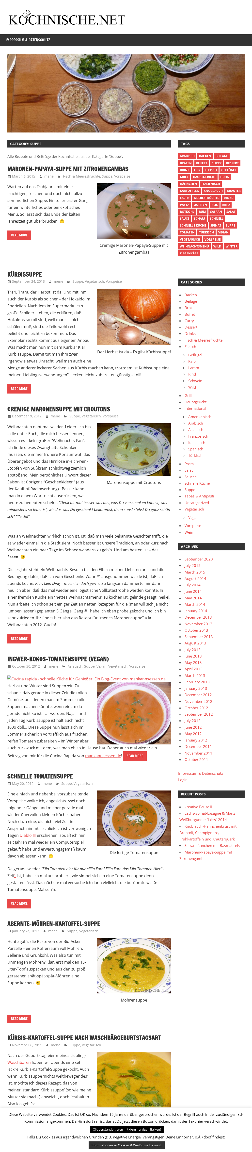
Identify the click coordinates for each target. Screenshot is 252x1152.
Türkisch (195, 455)
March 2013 (195, 675)
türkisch (206, 232)
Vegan (101, 666)
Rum (202, 212)
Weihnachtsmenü (194, 246)
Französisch (198, 436)
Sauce (184, 218)
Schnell (216, 218)
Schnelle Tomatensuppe (40, 776)
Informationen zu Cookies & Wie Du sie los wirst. (127, 1145)
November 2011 (198, 753)
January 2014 (196, 610)
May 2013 (193, 662)
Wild (217, 246)
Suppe (107, 176)
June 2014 (193, 591)
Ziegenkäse (189, 253)
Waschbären (19, 1062)
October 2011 (196, 759)
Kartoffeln (189, 191)
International (195, 408)
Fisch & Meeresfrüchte (81, 176)
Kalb (192, 361)
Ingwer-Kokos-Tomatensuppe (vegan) (58, 659)
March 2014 (195, 604)
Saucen (191, 476)
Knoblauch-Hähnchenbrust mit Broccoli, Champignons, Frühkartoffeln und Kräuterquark (207, 833)
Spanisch (195, 448)
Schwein (195, 380)
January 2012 (196, 740)
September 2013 (199, 636)
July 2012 (193, 720)
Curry (216, 163)
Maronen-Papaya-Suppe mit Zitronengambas (67, 169)
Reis (214, 205)
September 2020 (199, 559)
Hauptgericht (204, 177)
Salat (231, 212)
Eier (197, 170)
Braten (186, 163)
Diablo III (28, 835)
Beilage (222, 156)
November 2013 (198, 623)
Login (183, 779)
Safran (216, 212)
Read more (19, 235)
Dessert (232, 163)
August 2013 (195, 643)
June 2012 (193, 727)
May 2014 (193, 597)
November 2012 (198, 701)
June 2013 (193, 656)
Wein (189, 532)
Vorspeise (122, 176)
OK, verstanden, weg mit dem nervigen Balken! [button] (127, 1129)
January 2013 (196, 688)
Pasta (184, 205)
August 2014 (195, 578)
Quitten (200, 205)
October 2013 (196, 630)
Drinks (190, 333)
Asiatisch (75, 666)
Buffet (201, 163)
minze (228, 198)
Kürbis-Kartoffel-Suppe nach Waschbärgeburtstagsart (84, 1038)
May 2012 (193, 733)
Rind (226, 205)
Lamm (193, 367)
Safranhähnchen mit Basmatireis (212, 845)
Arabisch (187, 156)
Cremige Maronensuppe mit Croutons (58, 409)
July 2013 (193, 649)
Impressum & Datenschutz (28, 40)
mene (49, 176)
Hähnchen (188, 184)
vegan (223, 232)
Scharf (199, 218)
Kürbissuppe (24, 274)
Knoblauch (213, 191)
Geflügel (228, 170)
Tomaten (187, 232)
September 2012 (199, 714)
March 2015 (195, 572)
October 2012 (196, 707)
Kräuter (234, 191)
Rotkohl (187, 212)
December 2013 (198, 617)
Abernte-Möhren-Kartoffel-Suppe (53, 924)
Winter (231, 246)
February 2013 (197, 681)
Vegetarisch (94, 281)
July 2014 (193, 584)
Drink (184, 170)
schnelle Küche (193, 225)
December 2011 (198, 746)
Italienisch (211, 184)
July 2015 (193, 565)
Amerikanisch (199, 416)
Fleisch (211, 170)
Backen (205, 156)
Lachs (184, 198)
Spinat (215, 225)
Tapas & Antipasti (199, 496)
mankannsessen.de (103, 755)
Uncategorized (197, 502)
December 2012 (198, 694)
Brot (188, 307)
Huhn (224, 177)
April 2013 (194, 668)
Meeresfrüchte (206, 198)
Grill (184, 177)
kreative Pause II (198, 806)
